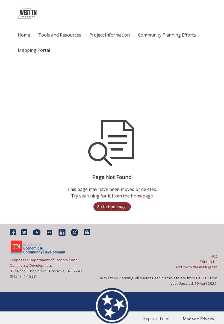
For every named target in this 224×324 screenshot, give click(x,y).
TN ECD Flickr (206, 277)
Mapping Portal (34, 50)
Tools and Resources (59, 35)
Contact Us (209, 261)
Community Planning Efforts (167, 35)
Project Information (109, 35)
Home (24, 35)
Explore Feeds (157, 319)
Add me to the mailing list (196, 267)
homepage (142, 196)
